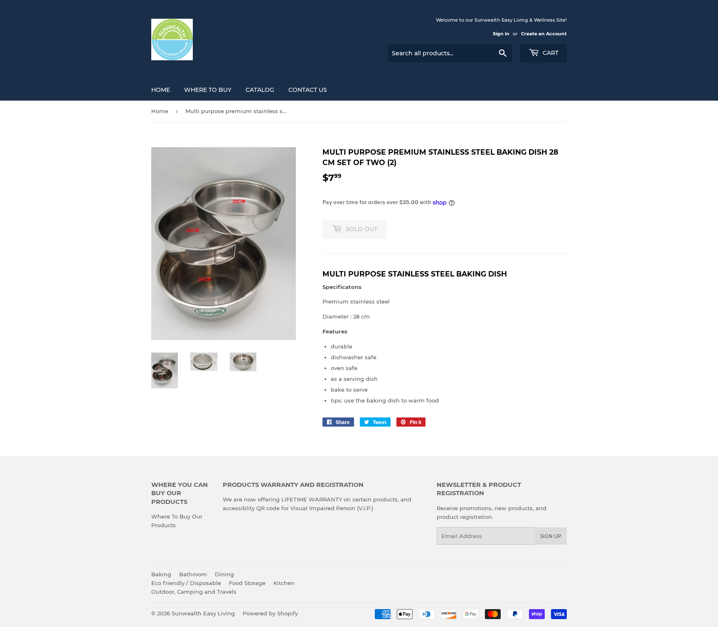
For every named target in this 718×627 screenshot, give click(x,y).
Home (160, 90)
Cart (549, 53)
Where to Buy (207, 90)
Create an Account (544, 34)
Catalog (260, 90)
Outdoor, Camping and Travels (193, 591)
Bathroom (193, 574)
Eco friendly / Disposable (186, 583)
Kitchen (284, 583)
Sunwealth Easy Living (203, 613)
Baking (161, 574)
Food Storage (247, 583)
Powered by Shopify (270, 613)
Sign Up (550, 536)
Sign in (501, 34)
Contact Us (307, 90)
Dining (224, 574)
